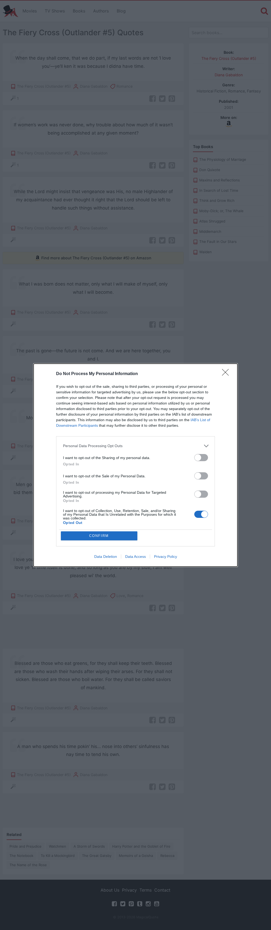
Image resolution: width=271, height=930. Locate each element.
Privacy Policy (165, 556)
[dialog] (135, 465)
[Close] (227, 374)
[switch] (201, 457)
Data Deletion (105, 556)
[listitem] (135, 446)
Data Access (135, 556)
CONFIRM (99, 536)
